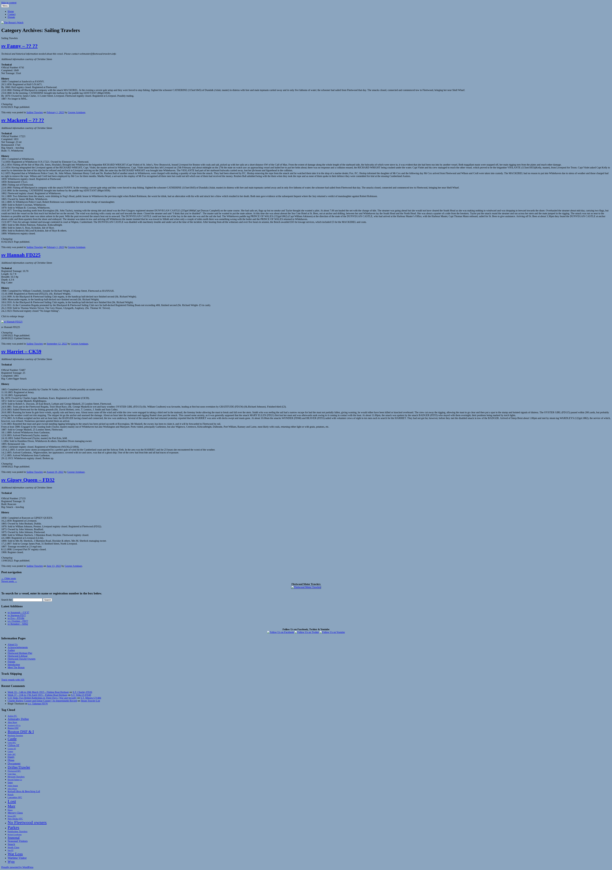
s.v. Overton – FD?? (18, 621)
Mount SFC (12, 816)
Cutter (10, 751)
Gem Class (12, 774)
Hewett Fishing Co (15, 780)
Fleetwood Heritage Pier (20, 653)
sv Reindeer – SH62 (18, 624)
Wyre (11, 861)
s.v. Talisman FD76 (38, 703)
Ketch (11, 794)
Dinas (11, 760)
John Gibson (12, 789)
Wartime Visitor (17, 857)
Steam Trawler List (90, 700)
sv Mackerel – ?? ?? (22, 120)
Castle (12, 739)
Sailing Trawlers (34, 112)
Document (14, 763)
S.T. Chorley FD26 (82, 692)
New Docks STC (15, 818)
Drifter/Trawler (19, 767)
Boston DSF (13, 728)
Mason (10, 810)
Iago (10, 782)
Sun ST (10, 850)
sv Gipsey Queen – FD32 (28, 480)
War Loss (15, 854)
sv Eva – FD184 (16, 618)
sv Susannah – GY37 (18, 612)
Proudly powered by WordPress (17, 867)
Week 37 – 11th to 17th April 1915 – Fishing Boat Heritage (37, 695)
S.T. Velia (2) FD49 (81, 695)
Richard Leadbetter (15, 834)
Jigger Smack (13, 786)
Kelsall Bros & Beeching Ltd (24, 791)
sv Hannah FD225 (20, 255)
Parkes (13, 827)
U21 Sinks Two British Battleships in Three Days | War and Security (42, 698)
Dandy (11, 757)
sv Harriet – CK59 (21, 351)
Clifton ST (13, 745)
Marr (11, 806)
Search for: (6, 599)
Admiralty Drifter (18, 719)
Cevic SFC (12, 743)
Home (11, 11)
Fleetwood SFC (14, 771)
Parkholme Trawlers (17, 831)
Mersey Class (15, 812)
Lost (12, 801)
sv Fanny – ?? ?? (19, 46)
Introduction (14, 664)
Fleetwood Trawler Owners (21, 658)
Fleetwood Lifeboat (17, 656)
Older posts (8, 578)
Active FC (12, 716)
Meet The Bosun (16, 667)
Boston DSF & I (21, 731)
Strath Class (13, 847)
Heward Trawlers (16, 776)
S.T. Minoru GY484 (90, 698)
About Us (13, 644)
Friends (11, 661)
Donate (11, 17)
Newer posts (9, 581)
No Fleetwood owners (27, 822)
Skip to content (8, 2)
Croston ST (12, 749)
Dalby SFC (12, 754)
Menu (5, 6)
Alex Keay (12, 722)
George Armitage (76, 112)
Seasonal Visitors (18, 841)
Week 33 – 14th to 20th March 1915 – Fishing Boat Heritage (38, 692)
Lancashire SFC (15, 797)
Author (11, 650)
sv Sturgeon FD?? (17, 615)
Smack (11, 844)
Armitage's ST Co (14, 725)
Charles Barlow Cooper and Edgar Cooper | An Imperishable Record (42, 700)
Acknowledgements (18, 647)
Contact (11, 14)
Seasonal (14, 837)
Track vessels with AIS (12, 679)
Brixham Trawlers (15, 735)
